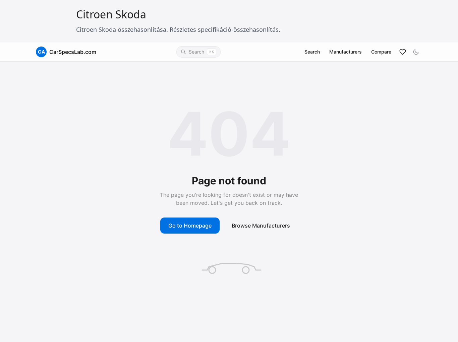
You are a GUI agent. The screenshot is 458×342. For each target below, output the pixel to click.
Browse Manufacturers (261, 225)
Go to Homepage (190, 225)
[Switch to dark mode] (416, 52)
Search (312, 52)
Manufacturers (345, 52)
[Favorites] (403, 52)
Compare (381, 52)
